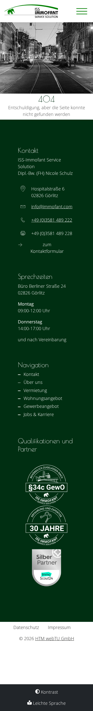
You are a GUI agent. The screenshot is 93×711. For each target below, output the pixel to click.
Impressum (59, 627)
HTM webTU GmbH (54, 638)
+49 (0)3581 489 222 (51, 220)
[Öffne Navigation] (82, 11)
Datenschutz (26, 627)
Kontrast (49, 692)
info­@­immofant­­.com (51, 207)
